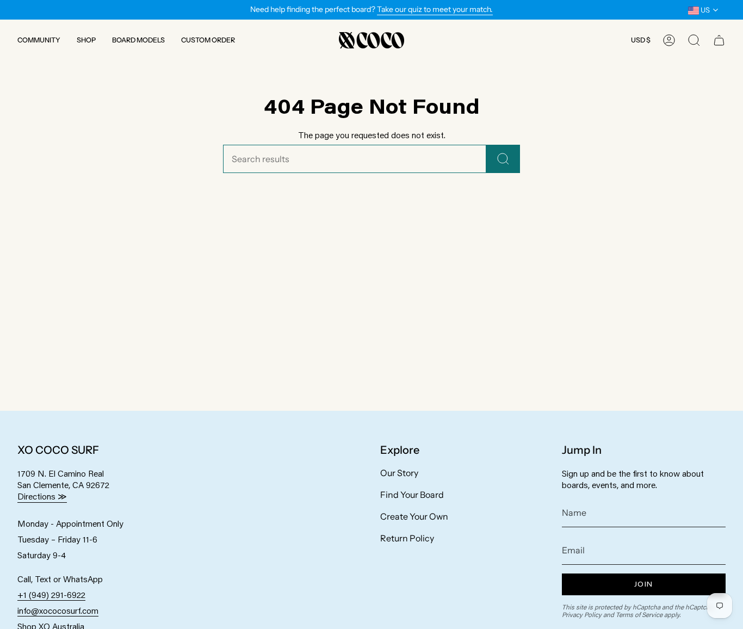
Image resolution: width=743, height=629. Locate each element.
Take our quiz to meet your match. (435, 9)
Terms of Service (639, 614)
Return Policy (407, 538)
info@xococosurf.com (57, 610)
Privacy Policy (582, 614)
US (704, 9)
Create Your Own (414, 516)
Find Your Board (412, 494)
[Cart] (719, 40)
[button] (39, 40)
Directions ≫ (42, 496)
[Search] (503, 159)
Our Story (399, 472)
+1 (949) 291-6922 (51, 594)
